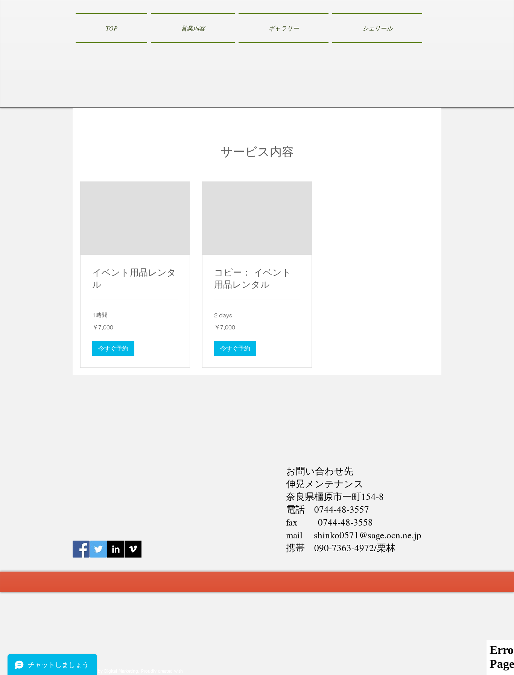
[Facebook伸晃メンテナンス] (81, 549)
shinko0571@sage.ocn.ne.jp (367, 535)
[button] (113, 348)
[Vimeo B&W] (133, 549)
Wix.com (193, 671)
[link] (135, 279)
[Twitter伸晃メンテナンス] (98, 549)
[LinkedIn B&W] (115, 549)
